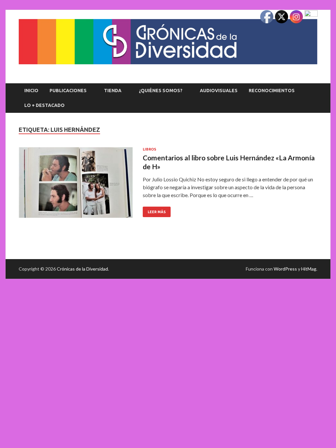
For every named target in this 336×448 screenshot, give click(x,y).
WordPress (285, 269)
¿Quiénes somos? (160, 90)
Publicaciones (68, 90)
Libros (149, 149)
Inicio (31, 90)
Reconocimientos (272, 90)
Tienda (112, 90)
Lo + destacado (44, 105)
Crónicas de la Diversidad (82, 269)
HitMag (308, 269)
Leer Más (154, 210)
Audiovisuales (219, 90)
